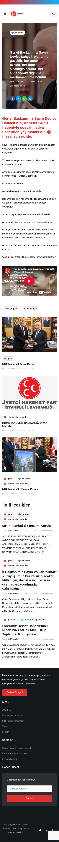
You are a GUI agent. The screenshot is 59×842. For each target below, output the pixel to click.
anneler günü (11, 308)
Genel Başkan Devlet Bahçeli (16, 748)
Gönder (30, 798)
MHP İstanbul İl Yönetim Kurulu (20, 489)
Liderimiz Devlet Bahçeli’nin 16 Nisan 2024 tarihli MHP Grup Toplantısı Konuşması (26, 630)
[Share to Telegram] (30, 98)
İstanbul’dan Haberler (12, 715)
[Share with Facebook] (12, 98)
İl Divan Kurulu (9, 759)
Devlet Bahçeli (15, 692)
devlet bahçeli (30, 308)
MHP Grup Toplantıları (13, 721)
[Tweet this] (18, 98)
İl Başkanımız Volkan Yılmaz (16, 753)
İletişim (5, 732)
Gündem (6, 710)
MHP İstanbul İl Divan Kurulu (18, 364)
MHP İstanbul (20, 81)
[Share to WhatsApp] (24, 98)
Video (5, 726)
